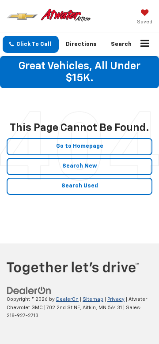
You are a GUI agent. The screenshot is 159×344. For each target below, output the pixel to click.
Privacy (116, 299)
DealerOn (67, 299)
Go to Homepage (79, 146)
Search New (79, 166)
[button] (31, 44)
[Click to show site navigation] (145, 44)
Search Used (79, 186)
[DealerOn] (29, 290)
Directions (81, 44)
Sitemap (93, 299)
